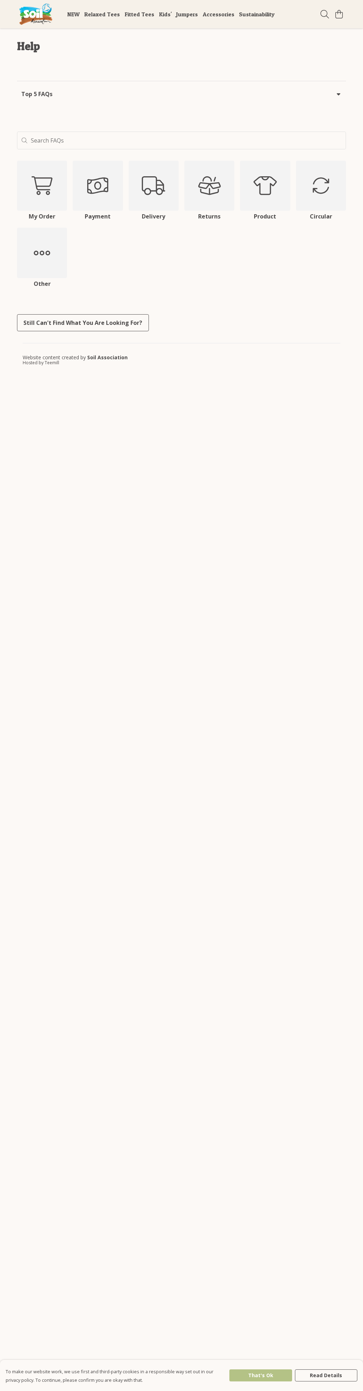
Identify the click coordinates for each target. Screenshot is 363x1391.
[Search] (325, 14)
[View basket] (339, 14)
